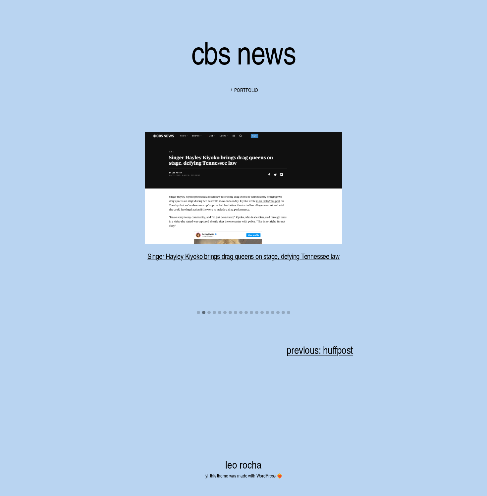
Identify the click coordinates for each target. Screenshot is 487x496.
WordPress (266, 475)
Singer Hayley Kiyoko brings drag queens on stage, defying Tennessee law (243, 256)
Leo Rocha (243, 464)
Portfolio (246, 90)
